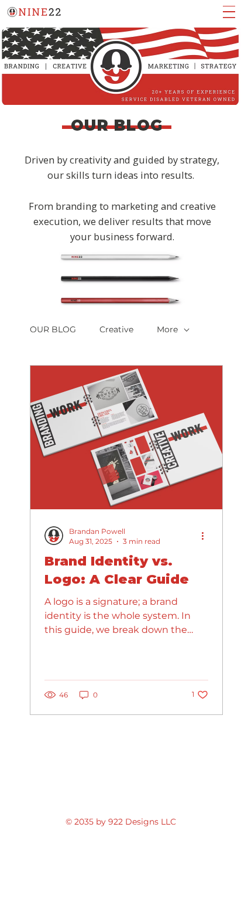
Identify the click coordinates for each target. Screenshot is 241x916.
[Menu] (229, 12)
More (167, 329)
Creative (116, 329)
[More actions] (206, 536)
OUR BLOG (53, 329)
